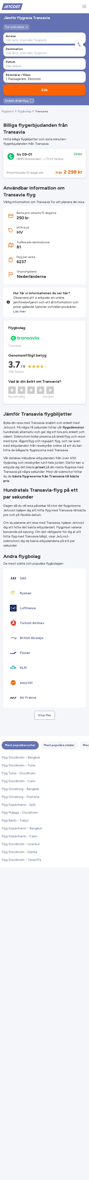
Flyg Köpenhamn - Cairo (19, 836)
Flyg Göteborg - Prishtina (20, 797)
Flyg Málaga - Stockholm (20, 813)
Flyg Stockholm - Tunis (18, 765)
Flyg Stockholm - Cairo (18, 781)
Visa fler (44, 715)
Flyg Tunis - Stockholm (18, 773)
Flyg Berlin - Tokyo (15, 820)
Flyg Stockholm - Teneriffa (21, 860)
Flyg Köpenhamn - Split (19, 805)
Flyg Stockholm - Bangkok (21, 757)
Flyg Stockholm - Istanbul (21, 844)
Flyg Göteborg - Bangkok (20, 789)
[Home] (12, 6)
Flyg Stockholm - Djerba (19, 852)
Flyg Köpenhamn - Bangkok (22, 828)
